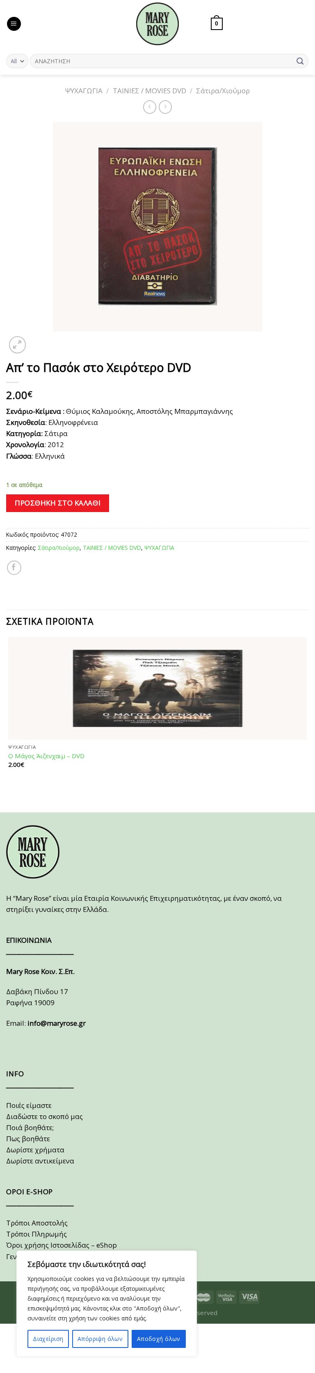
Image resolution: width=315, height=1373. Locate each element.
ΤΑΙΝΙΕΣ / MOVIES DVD (149, 90)
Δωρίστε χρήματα (35, 1149)
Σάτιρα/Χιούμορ (223, 90)
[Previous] (10, 797)
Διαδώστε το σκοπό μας (44, 1116)
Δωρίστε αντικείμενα (40, 1160)
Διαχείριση (48, 1339)
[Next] (38, 340)
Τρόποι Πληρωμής (36, 1234)
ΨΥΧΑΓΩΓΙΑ (84, 90)
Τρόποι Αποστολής (37, 1223)
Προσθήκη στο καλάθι (57, 503)
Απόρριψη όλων (100, 1339)
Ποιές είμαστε (29, 1105)
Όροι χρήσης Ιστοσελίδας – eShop (61, 1245)
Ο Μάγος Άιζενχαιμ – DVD (46, 756)
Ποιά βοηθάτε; (30, 1127)
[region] (106, 1304)
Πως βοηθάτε (28, 1138)
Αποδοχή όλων (158, 1339)
